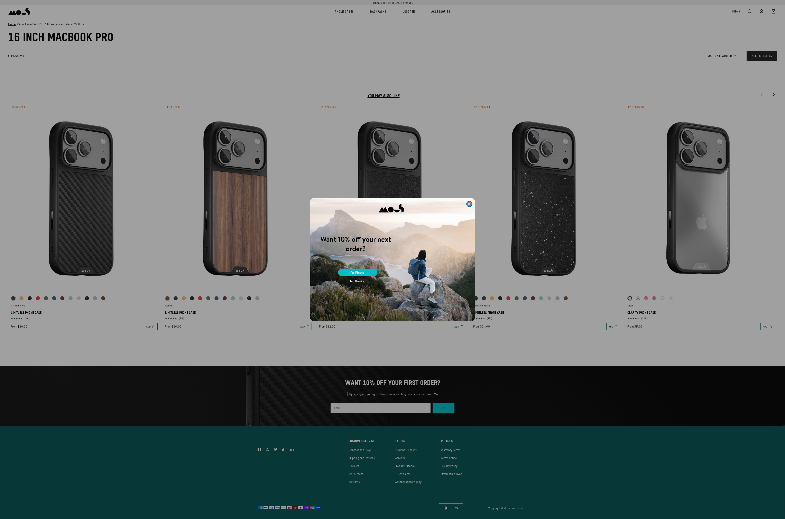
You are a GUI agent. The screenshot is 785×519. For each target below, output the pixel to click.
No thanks (357, 281)
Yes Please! (357, 272)
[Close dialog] (469, 204)
